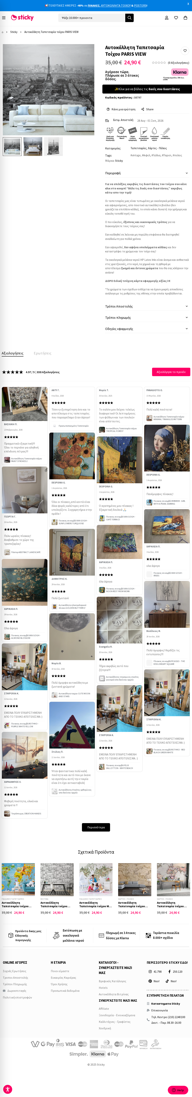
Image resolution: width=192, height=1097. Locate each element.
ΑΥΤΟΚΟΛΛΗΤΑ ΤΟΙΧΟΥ (116, 5)
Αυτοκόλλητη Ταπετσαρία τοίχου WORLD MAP (170, 906)
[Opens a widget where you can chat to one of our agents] (178, 1090)
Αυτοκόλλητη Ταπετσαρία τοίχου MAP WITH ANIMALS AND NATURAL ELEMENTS (95, 908)
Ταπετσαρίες (138, 148)
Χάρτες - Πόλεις (157, 148)
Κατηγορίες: (113, 148)
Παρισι (167, 155)
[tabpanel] (96, 600)
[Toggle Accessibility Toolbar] (8, 1089)
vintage (136, 155)
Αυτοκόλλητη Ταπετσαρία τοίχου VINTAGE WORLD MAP (132, 906)
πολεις (178, 155)
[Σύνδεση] (166, 18)
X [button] (188, 4)
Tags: (108, 155)
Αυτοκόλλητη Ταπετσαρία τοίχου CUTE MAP (15, 906)
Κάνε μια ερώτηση (123, 109)
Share (150, 109)
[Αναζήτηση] (129, 18)
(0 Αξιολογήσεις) (178, 62)
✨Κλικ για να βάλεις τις (147, 89)
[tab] (12, 353)
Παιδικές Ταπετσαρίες (13, 899)
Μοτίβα (44, 899)
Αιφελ (146, 155)
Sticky (13, 32)
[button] (185, 51)
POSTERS (140, 5)
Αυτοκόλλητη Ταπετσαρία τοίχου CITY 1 (53, 906)
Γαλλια (156, 155)
